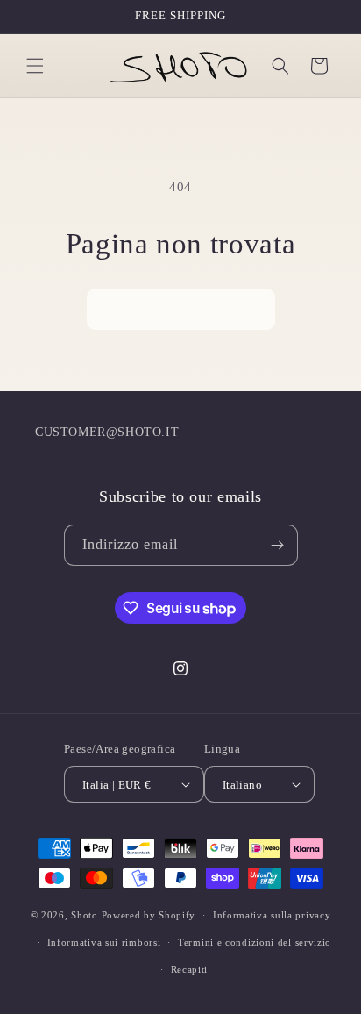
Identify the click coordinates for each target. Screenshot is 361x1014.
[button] (35, 65)
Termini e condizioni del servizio (254, 942)
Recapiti (190, 969)
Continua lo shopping (181, 310)
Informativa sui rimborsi (104, 942)
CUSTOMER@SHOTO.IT (107, 432)
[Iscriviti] (277, 545)
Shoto (84, 915)
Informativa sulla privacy (272, 915)
